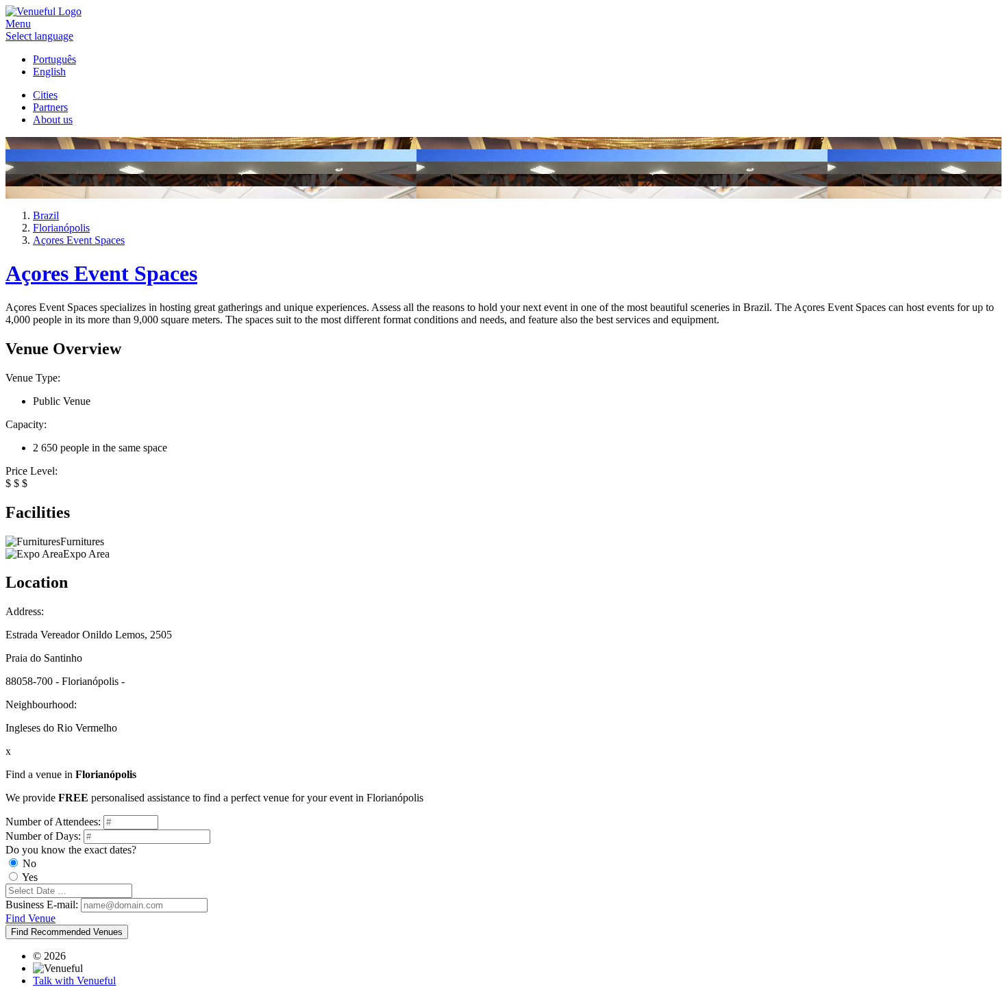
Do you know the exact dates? (70, 850)
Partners (50, 107)
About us (53, 119)
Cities (45, 95)
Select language (39, 36)
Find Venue (30, 918)
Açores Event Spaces (101, 273)
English (49, 71)
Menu (18, 23)
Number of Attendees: (53, 821)
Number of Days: (43, 836)
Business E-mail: (41, 904)
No (29, 863)
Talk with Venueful (74, 980)
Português (54, 59)
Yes (30, 877)
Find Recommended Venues (67, 932)
